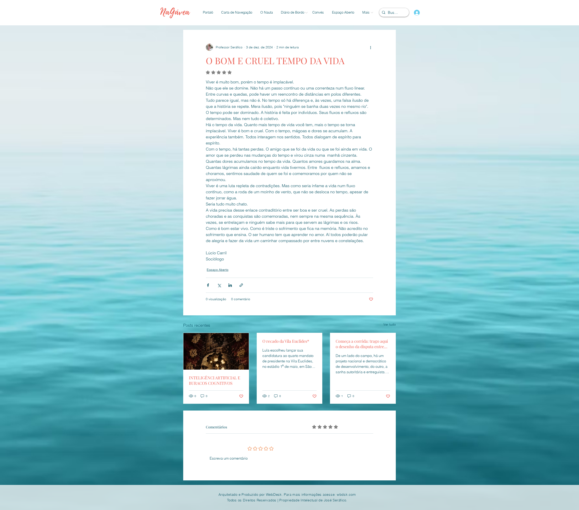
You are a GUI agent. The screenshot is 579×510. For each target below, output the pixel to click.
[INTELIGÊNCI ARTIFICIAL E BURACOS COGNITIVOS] (216, 351)
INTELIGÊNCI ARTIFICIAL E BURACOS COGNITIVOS (214, 380)
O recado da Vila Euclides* (285, 341)
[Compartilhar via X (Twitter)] (219, 285)
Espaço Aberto (217, 270)
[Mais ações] (370, 47)
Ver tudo (389, 324)
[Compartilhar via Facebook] (208, 285)
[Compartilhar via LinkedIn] (230, 285)
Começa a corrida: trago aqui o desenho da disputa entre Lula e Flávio (362, 343)
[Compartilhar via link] (241, 285)
